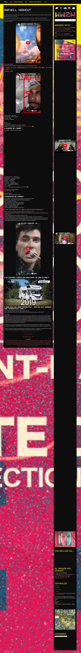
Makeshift (19, 345)
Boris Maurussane (18, 1)
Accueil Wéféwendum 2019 (28, 336)
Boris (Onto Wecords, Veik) (27, 345)
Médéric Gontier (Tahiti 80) (45, 341)
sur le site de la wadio (59, 594)
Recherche (72, 20)
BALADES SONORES (64, 574)
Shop (26, 1)
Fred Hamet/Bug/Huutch (32, 343)
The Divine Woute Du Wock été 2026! (62, 27)
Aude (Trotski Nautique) (46, 344)
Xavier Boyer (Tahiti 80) (17, 340)
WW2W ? (46, 1)
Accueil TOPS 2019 (28, 334)
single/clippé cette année (27, 126)
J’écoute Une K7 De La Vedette (37, 340)
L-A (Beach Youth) (47, 340)
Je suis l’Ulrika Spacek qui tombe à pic (62, 35)
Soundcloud (57, 587)
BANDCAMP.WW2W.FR (59, 578)
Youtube (56, 606)
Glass (21, 343)
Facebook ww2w (58, 589)
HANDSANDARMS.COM (61, 576)
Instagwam (57, 591)
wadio (56, 593)
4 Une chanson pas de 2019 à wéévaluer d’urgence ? (24, 209)
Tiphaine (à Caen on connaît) (19, 344)
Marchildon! (32, 341)
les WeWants (35, 345)
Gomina (6, 341)
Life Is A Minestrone (42, 343)
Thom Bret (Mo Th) (26, 340)
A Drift (27, 344)
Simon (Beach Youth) (12, 341)
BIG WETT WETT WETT (59, 34)
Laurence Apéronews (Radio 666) (12, 343)
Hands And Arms (8, 340)
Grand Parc (25, 343)
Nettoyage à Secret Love (60, 28)
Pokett (28, 341)
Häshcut (24, 341)
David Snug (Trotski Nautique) (35, 344)
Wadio (11, 1)
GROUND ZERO (65, 575)
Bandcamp (57, 585)
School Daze (20, 341)
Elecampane (37, 341)
